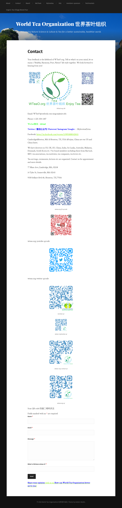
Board (28, 3)
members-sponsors (73, 3)
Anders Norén (80, 502)
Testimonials (89, 3)
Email (30, 428)
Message (31, 439)
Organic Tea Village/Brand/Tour (17, 10)
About (8, 3)
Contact (18, 3)
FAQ (60, 3)
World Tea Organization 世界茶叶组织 (61, 23)
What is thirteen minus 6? (37, 464)
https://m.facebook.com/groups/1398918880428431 (57, 134)
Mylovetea (50, 3)
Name (30, 416)
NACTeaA (38, 3)
